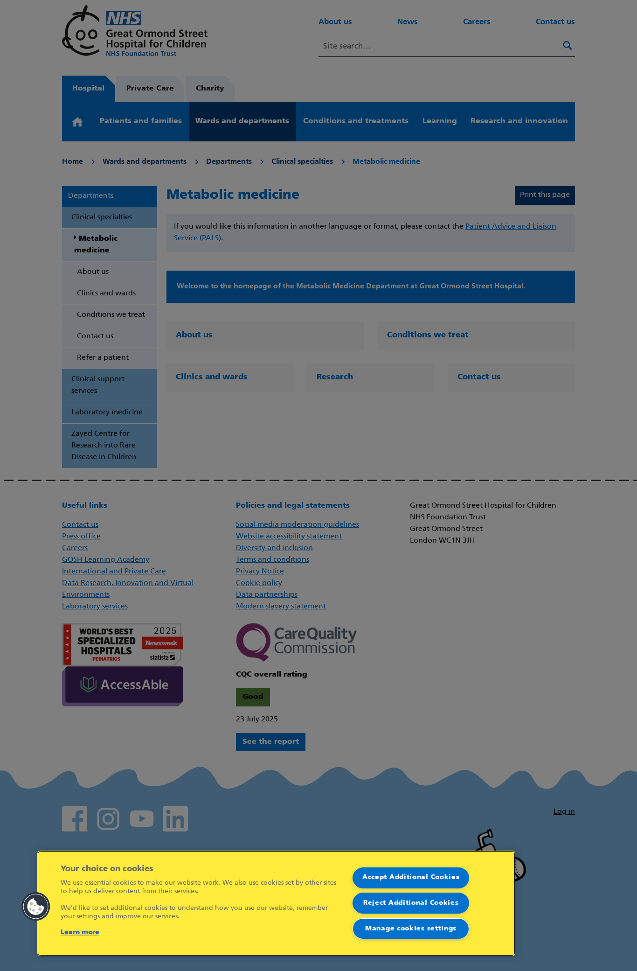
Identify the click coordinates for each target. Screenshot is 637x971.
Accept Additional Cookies (411, 877)
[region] (276, 903)
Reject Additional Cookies (411, 903)
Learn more (80, 932)
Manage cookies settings (411, 928)
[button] (36, 907)
